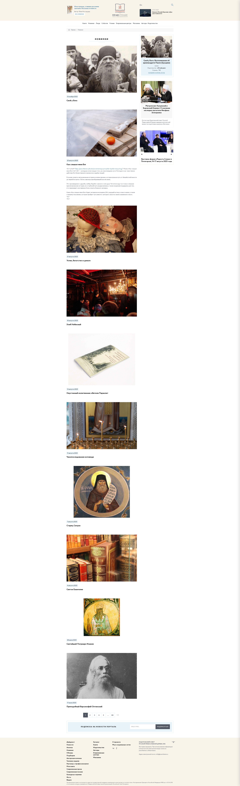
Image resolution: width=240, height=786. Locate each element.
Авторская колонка (74, 758)
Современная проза (74, 769)
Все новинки (79, 14)
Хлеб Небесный (74, 325)
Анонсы (70, 747)
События (105, 23)
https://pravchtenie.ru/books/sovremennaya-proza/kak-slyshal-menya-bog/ (98, 169)
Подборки (71, 755)
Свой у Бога (72, 101)
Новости (70, 745)
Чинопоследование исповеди (80, 457)
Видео (69, 780)
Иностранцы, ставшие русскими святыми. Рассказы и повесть (86, 7)
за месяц (157, 72)
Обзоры (70, 753)
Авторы (144, 23)
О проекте (116, 742)
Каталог (96, 742)
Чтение (111, 23)
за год (163, 72)
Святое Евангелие (75, 589)
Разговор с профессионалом (78, 764)
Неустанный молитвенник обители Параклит (87, 393)
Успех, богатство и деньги (78, 261)
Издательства (153, 23)
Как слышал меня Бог (76, 164)
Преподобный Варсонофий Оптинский (84, 707)
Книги (84, 23)
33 (170, 132)
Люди (98, 23)
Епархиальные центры (123, 23)
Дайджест (71, 742)
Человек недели (73, 761)
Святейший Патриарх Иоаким (80, 644)
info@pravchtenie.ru (162, 754)
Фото (144, 150)
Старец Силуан (73, 526)
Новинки (91, 23)
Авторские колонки (151, 100)
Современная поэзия (75, 772)
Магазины (136, 23)
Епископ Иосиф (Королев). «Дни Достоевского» (162, 12)
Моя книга (71, 766)
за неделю (151, 72)
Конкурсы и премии (74, 774)
